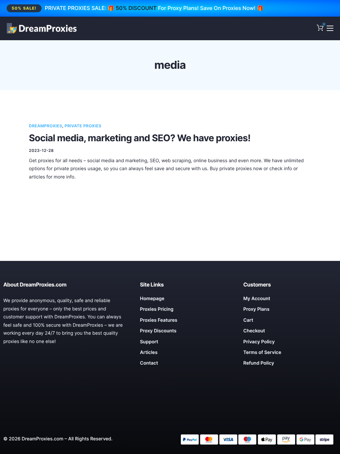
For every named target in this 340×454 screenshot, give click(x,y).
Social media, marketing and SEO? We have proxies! (139, 138)
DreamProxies (45, 125)
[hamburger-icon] (330, 28)
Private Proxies (83, 125)
